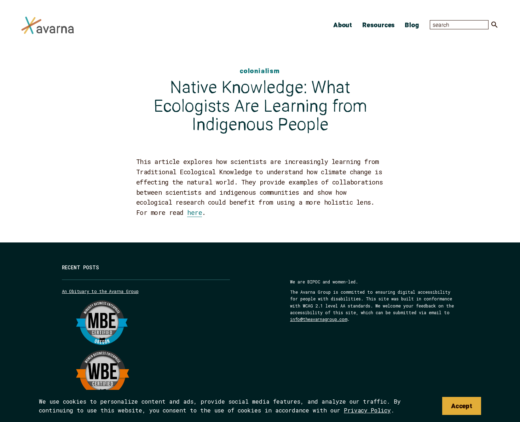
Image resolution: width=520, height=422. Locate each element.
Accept (461, 406)
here (194, 212)
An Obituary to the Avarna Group (100, 291)
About (343, 24)
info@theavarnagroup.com (318, 319)
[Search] (495, 24)
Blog (412, 24)
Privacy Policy (367, 410)
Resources (378, 24)
